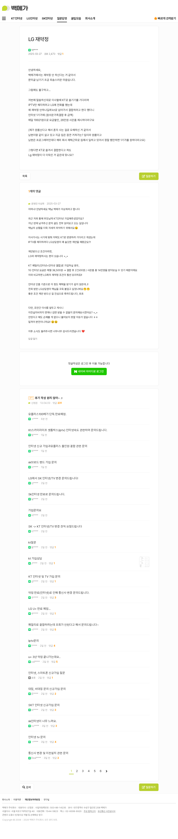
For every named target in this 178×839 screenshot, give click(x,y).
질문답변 (62, 18)
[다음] (106, 771)
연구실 (46, 799)
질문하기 (150, 176)
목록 (24, 176)
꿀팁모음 (76, 18)
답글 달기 (32, 339)
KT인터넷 (16, 18)
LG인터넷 (32, 18)
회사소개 (90, 18)
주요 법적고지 (90, 811)
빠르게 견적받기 (167, 18)
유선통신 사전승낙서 (106, 811)
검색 (28, 787)
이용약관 (17, 799)
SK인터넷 (47, 18)
